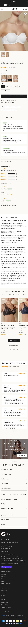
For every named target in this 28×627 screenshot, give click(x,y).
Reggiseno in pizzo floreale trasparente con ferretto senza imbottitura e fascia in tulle (8, 327)
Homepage (3, 574)
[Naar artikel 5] (3, 54)
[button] (4, 67)
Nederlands (20, 615)
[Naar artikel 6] (7, 54)
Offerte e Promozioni (6, 583)
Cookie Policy (4, 604)
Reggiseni (3, 576)
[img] (4, 187)
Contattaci (3, 593)
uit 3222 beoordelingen (14, 366)
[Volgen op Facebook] (10, 349)
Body (2, 581)
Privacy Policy (4, 602)
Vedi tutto (14, 340)
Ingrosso (3, 595)
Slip (2, 578)
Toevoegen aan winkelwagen (14, 96)
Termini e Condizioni (6, 607)
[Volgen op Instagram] (14, 349)
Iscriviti (22, 455)
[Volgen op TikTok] (17, 349)
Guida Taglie (4, 590)
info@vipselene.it (5, 551)
